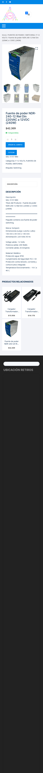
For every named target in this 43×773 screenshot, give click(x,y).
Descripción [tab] (12, 184)
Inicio (4, 35)
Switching (17, 168)
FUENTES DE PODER (16, 35)
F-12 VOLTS (20, 161)
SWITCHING (30, 35)
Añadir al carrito (15, 145)
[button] (36, 48)
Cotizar (11, 152)
